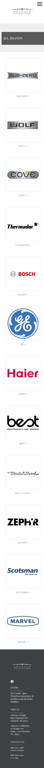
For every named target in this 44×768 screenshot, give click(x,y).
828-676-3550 (17, 756)
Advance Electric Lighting (22, 11)
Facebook (12, 681)
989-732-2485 (17, 748)
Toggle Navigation (40, 4)
